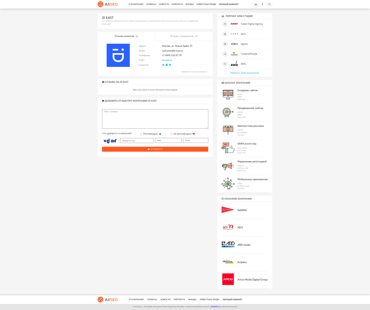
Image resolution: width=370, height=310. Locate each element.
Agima (244, 43)
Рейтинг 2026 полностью (244, 72)
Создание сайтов (247, 90)
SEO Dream (241, 150)
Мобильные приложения (252, 179)
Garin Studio (242, 148)
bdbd (239, 114)
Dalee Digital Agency (252, 23)
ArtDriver (241, 188)
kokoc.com (241, 117)
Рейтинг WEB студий (238, 16)
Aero (243, 33)
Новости (164, 4)
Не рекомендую (182, 133)
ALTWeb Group (243, 186)
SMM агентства (246, 144)
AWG (243, 63)
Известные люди (206, 4)
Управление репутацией (252, 161)
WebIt (239, 97)
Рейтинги (177, 4)
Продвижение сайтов (250, 108)
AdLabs (240, 130)
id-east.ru (167, 60)
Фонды (190, 4)
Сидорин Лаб (242, 168)
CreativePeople (249, 53)
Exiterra (240, 165)
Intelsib (240, 112)
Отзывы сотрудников (183, 36)
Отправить (156, 149)
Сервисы (151, 4)
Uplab (239, 183)
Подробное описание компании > (194, 71)
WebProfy (241, 99)
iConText (240, 135)
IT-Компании (136, 4)
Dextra (240, 94)
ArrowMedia (242, 132)
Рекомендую (150, 133)
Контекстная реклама (250, 126)
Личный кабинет (228, 4)
